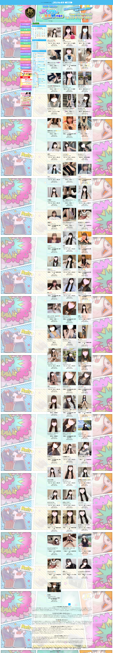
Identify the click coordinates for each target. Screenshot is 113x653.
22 (44, 34)
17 (35, 34)
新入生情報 (25, 37)
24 (35, 36)
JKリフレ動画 (26, 64)
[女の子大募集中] (25, 106)
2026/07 (34, 43)
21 (42, 34)
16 (33, 34)
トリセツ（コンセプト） (25, 62)
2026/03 (34, 48)
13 (40, 33)
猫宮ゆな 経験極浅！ (37, 78)
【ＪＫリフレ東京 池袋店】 (37, 21)
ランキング (25, 45)
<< (36, 28)
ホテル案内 (25, 59)
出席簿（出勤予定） (25, 32)
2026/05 (34, 46)
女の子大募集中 (25, 24)
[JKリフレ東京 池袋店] (56, 12)
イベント (25, 56)
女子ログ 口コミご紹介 (25, 54)
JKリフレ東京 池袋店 (57, 650)
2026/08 (34, 42)
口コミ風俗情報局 (26, 86)
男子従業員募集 (25, 67)
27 (40, 36)
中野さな (35, 77)
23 (33, 36)
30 (33, 37)
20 (40, 34)
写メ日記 (25, 40)
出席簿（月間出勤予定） (25, 35)
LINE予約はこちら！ (25, 26)
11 (37, 33)
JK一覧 (25, 29)
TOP (26, 21)
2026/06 (34, 45)
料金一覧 (25, 43)
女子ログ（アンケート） (25, 51)
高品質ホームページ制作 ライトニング (56, 651)
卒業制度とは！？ (25, 48)
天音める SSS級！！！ (38, 64)
